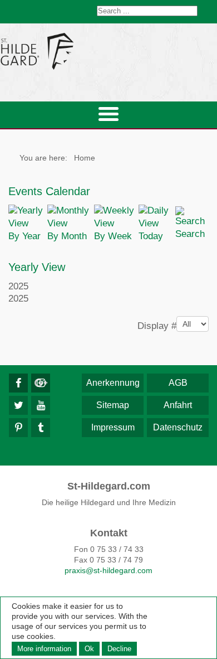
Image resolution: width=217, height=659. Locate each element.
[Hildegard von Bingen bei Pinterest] (18, 427)
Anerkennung (113, 382)
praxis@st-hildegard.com (108, 570)
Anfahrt (178, 405)
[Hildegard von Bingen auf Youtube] (40, 405)
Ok (89, 649)
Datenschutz (178, 427)
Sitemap (112, 405)
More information (44, 649)
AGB (178, 382)
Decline (119, 649)
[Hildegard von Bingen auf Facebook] (18, 383)
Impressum (113, 427)
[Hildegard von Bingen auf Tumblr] (40, 427)
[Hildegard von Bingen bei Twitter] (18, 405)
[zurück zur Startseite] (108, 51)
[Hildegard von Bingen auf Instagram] (40, 383)
